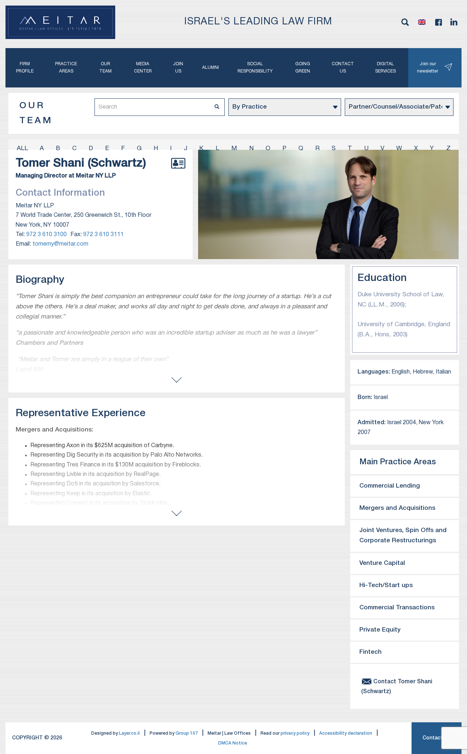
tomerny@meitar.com (60, 244)
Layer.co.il (129, 733)
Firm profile (25, 67)
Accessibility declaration (345, 733)
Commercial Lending (389, 486)
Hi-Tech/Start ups (386, 585)
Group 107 (186, 733)
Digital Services (385, 67)
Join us (178, 67)
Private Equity (380, 630)
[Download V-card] (178, 171)
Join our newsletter (427, 67)
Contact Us (436, 738)
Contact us (343, 67)
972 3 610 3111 (103, 234)
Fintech (370, 652)
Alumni (210, 68)
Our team (105, 67)
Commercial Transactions (397, 607)
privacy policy (295, 733)
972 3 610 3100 (46, 234)
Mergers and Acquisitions (397, 508)
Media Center (143, 67)
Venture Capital (382, 563)
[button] (421, 22)
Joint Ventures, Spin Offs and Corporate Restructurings (403, 535)
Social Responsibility (255, 67)
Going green (302, 67)
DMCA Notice (232, 743)
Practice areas (66, 67)
